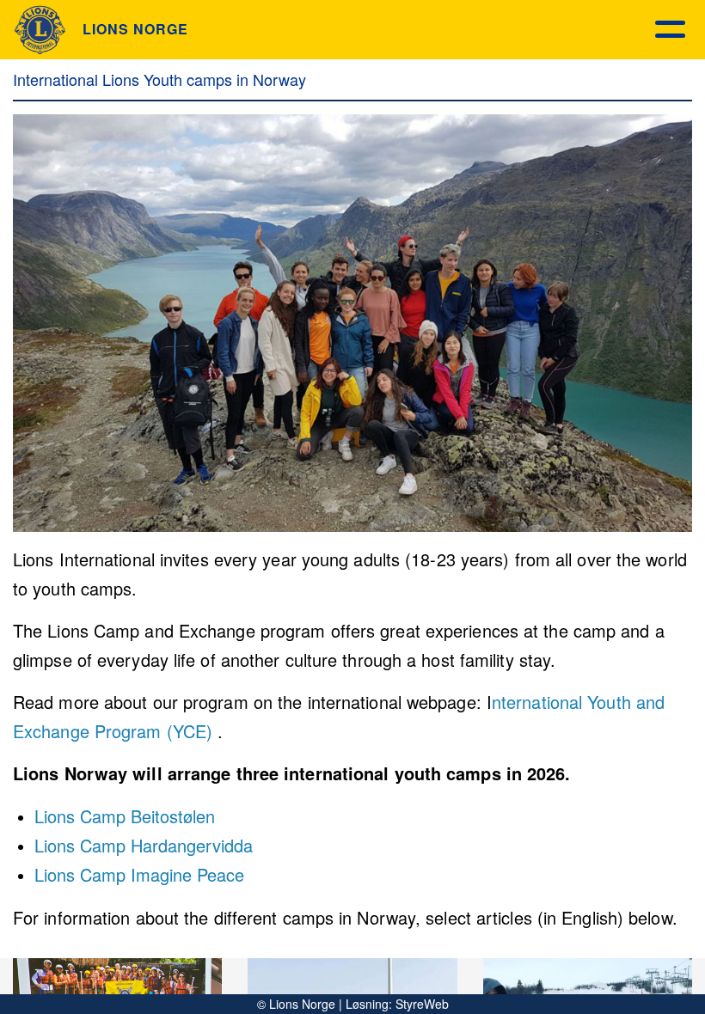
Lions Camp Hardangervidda (143, 845)
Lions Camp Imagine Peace (139, 874)
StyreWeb (422, 1003)
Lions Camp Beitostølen (124, 815)
